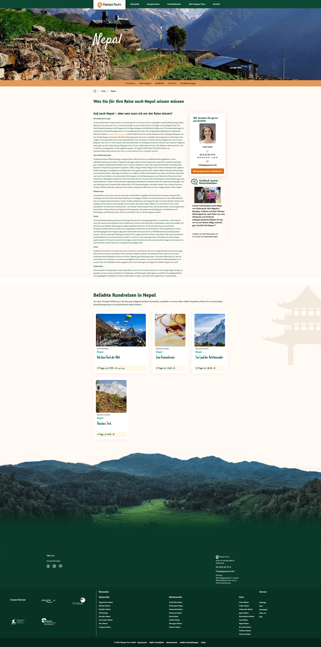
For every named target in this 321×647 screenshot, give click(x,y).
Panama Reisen (175, 627)
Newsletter (263, 609)
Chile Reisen (103, 613)
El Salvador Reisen (176, 606)
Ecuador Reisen (104, 616)
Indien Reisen (244, 606)
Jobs (261, 617)
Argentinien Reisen (106, 602)
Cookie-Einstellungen (189, 642)
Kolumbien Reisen (106, 620)
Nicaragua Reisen (175, 623)
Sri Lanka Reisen (245, 627)
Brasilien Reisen (105, 609)
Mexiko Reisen (174, 620)
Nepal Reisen (244, 623)
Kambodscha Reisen (246, 616)
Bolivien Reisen (104, 606)
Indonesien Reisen (246, 609)
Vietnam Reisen (245, 634)
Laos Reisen (243, 620)
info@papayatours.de (207, 165)
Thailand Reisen (245, 630)
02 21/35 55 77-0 (223, 567)
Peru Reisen (103, 623)
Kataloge (262, 602)
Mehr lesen (197, 228)
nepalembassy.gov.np (117, 134)
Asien (103, 91)
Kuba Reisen (173, 616)
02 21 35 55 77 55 (207, 155)
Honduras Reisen (175, 613)
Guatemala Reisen (176, 609)
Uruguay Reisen (105, 627)
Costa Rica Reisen (175, 602)
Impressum (142, 642)
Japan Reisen (244, 613)
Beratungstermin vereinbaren (207, 171)
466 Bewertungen (188, 83)
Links (203, 642)
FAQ (261, 606)
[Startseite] (94, 91)
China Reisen (244, 602)
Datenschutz (171, 642)
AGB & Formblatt (156, 642)
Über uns (50, 555)
